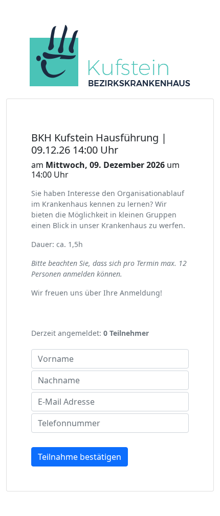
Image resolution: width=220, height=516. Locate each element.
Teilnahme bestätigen (79, 456)
